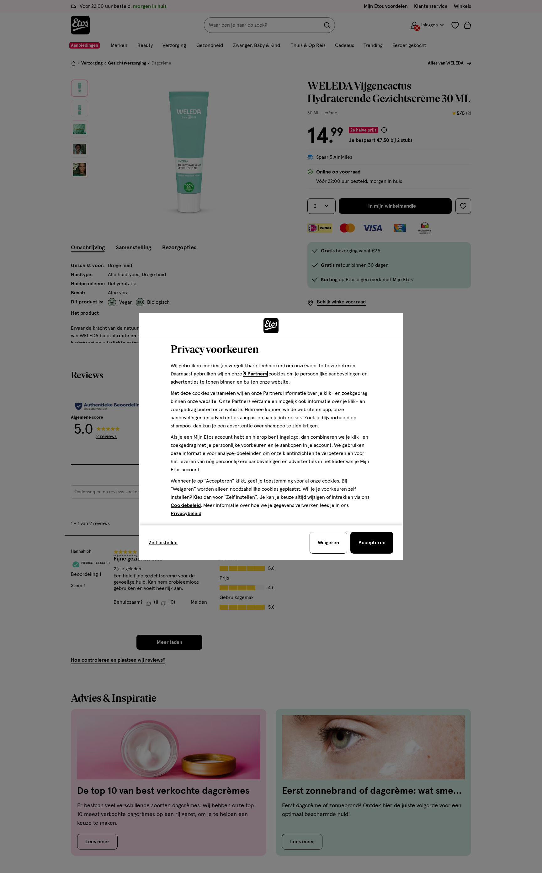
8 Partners (255, 373)
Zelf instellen (163, 542)
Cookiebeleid (186, 505)
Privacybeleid (186, 513)
